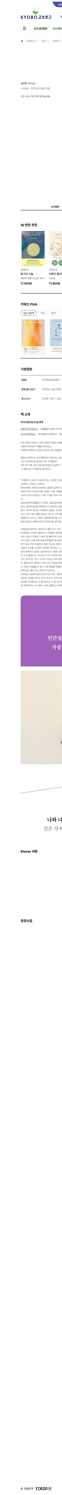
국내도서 (31, 41)
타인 (43, 314)
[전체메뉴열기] (24, 28)
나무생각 (25, 88)
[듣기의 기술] (33, 258)
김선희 (24, 83)
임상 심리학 (28, 314)
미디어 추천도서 (28, 434)
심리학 (56, 41)
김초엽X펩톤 (41, 28)
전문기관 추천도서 (29, 429)
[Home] (22, 41)
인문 (44, 41)
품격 (53, 314)
